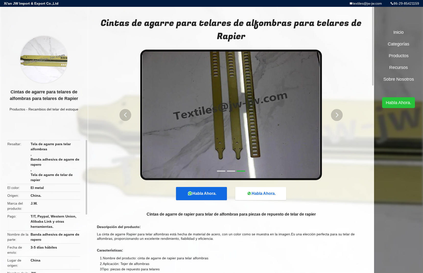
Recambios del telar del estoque (53, 109)
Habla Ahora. (204, 193)
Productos (17, 109)
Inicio (398, 32)
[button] (125, 115)
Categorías (398, 44)
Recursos (398, 67)
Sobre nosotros (398, 79)
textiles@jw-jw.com (367, 3)
